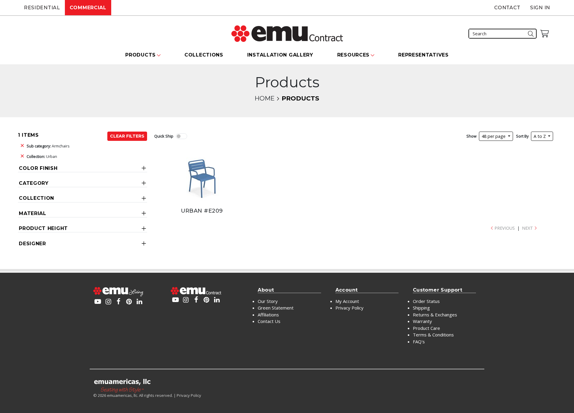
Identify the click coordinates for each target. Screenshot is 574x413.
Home (264, 98)
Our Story (268, 301)
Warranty (422, 321)
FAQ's (419, 342)
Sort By (522, 136)
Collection (36, 198)
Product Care (426, 328)
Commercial (88, 7)
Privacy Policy (349, 308)
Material (32, 213)
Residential (42, 7)
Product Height (43, 228)
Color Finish (38, 168)
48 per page (494, 136)
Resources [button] (353, 55)
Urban (42, 156)
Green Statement (276, 308)
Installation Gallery (280, 55)
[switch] (181, 136)
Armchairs (48, 146)
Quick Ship (163, 136)
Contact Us (269, 321)
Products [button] (140, 55)
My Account (347, 301)
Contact (507, 7)
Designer (32, 243)
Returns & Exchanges (435, 315)
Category (34, 183)
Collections (203, 55)
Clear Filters (127, 136)
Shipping (421, 308)
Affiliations (268, 315)
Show (471, 136)
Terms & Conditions (433, 335)
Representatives (423, 55)
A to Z (540, 136)
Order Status (426, 301)
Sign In (540, 7)
